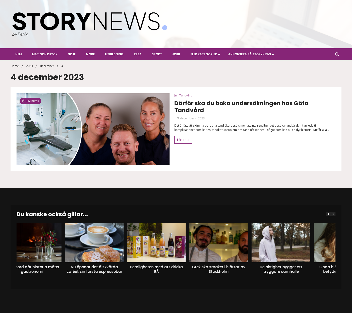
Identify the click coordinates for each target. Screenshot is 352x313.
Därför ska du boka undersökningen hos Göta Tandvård (241, 107)
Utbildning (114, 54)
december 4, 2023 (192, 118)
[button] (333, 214)
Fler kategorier (203, 54)
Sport (157, 54)
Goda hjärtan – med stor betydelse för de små (294, 269)
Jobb (176, 54)
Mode (90, 54)
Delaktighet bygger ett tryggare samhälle (232, 269)
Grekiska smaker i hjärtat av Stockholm (170, 269)
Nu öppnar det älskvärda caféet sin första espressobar (46, 269)
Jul (175, 95)
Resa (138, 54)
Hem (18, 54)
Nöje (72, 54)
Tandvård (186, 95)
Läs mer (183, 139)
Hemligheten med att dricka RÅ (108, 269)
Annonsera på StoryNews (249, 54)
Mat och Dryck (44, 54)
